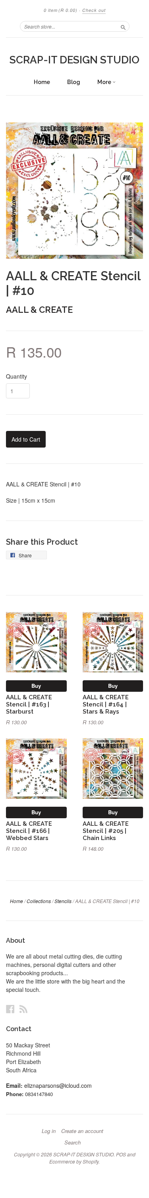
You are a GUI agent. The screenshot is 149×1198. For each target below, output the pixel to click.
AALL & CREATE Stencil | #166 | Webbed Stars (29, 830)
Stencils (63, 901)
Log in (49, 1131)
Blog (73, 82)
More (104, 82)
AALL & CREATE (39, 309)
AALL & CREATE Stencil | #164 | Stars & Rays (106, 704)
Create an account (82, 1131)
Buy (36, 685)
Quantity (16, 376)
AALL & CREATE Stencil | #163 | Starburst (29, 704)
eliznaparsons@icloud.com (58, 1085)
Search (72, 1142)
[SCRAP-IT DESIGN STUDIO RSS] (23, 1008)
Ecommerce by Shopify (74, 1161)
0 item (60, 10)
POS (121, 1154)
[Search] (123, 26)
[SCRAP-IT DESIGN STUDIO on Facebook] (10, 1008)
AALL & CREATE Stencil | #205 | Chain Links (106, 830)
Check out (94, 10)
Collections (39, 901)
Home (42, 82)
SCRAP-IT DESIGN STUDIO (74, 60)
